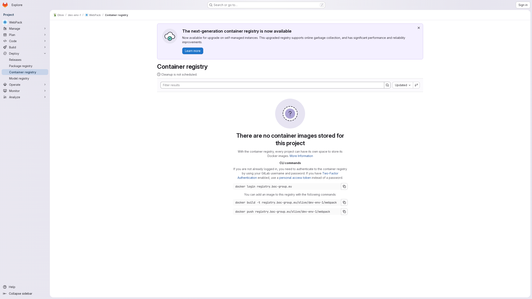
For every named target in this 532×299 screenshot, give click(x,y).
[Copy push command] (344, 211)
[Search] (387, 85)
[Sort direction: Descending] (416, 85)
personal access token (295, 177)
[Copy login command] (344, 186)
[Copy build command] (344, 202)
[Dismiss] (418, 27)
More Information (301, 156)
